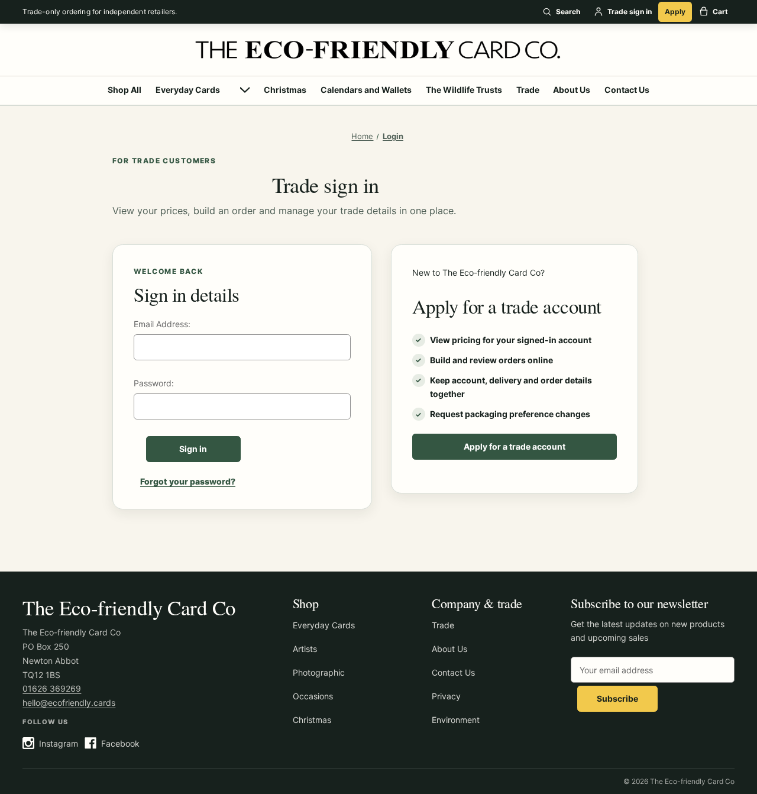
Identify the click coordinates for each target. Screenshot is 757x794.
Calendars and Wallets (366, 90)
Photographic (319, 672)
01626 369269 (51, 688)
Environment (456, 720)
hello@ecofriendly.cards (68, 703)
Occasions (313, 696)
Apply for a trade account (514, 446)
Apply (675, 11)
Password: (154, 383)
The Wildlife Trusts (464, 90)
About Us (571, 90)
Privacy (446, 696)
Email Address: (162, 324)
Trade (527, 90)
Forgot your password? (187, 481)
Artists (305, 649)
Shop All (124, 90)
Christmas (285, 90)
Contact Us (626, 90)
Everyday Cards (188, 90)
